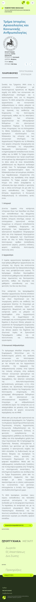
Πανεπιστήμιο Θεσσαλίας (14, 8)
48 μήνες (13, 59)
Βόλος (11, 61)
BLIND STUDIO (18, 596)
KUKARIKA (9, 597)
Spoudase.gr (15, 597)
